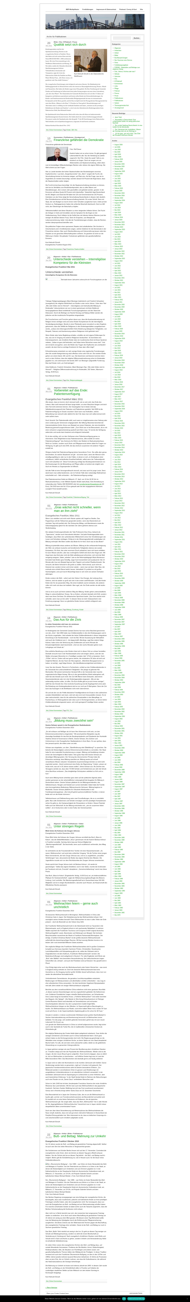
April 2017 (117, 396)
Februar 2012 (118, 527)
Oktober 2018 (118, 365)
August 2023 (118, 232)
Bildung (69, 609)
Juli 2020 (117, 316)
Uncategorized (80, 137)
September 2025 (119, 171)
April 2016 (117, 418)
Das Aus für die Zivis (67, 619)
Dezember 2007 (119, 619)
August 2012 (118, 513)
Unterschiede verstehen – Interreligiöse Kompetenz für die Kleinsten (79, 260)
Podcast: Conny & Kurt (128, 9)
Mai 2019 (117, 348)
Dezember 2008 (119, 600)
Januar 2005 (118, 673)
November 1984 (119, 857)
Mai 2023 (117, 239)
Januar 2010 (118, 576)
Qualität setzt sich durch (70, 44)
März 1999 (117, 777)
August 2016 (118, 411)
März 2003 (117, 704)
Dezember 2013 (119, 474)
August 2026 (118, 144)
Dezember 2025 (119, 164)
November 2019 (119, 333)
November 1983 (119, 886)
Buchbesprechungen (120, 58)
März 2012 (117, 525)
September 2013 (119, 481)
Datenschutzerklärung (136, 1298)
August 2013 (118, 484)
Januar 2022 (118, 275)
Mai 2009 (117, 590)
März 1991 (117, 835)
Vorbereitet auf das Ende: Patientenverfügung (71, 392)
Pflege (116, 88)
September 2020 (119, 312)
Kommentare (58, 137)
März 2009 (117, 595)
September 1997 (119, 786)
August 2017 (118, 394)
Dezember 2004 (119, 675)
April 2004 (117, 687)
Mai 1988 (117, 852)
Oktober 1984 (118, 859)
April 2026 (117, 154)
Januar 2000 (118, 767)
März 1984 (117, 876)
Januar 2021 (118, 302)
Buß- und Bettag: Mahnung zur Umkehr (80, 1136)
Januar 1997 (118, 803)
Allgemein (56, 256)
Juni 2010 (117, 566)
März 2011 (117, 549)
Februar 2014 (118, 469)
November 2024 (119, 195)
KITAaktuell (67, 42)
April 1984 (117, 874)
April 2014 (117, 464)
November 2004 (119, 677)
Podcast (117, 91)
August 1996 (118, 816)
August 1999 (118, 774)
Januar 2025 (118, 190)
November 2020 (119, 307)
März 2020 (117, 326)
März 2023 (117, 244)
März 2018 (117, 379)
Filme (116, 62)
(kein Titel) (118, 117)
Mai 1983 (117, 900)
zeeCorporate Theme (136, 1293)
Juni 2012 (117, 518)
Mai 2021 (117, 292)
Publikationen (68, 137)
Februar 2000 (118, 765)
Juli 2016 (117, 413)
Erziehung (75, 609)
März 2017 (117, 399)
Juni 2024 (117, 207)
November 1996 (119, 808)
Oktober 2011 (118, 537)
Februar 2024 (118, 217)
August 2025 (118, 174)
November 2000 (119, 748)
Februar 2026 (118, 159)
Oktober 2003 (118, 694)
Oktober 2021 (118, 280)
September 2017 (119, 392)
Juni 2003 (117, 699)
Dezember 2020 (119, 304)
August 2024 (118, 203)
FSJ (68, 710)
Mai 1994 (117, 828)
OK (124, 1298)
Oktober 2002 (118, 714)
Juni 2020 (117, 319)
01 (48, 388)
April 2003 (117, 702)
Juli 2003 (117, 697)
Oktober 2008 (118, 605)
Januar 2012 (118, 530)
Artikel (64, 256)
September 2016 (119, 409)
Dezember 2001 (119, 728)
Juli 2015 (117, 430)
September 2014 (119, 452)
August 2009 (118, 585)
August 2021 (118, 285)
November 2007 (119, 622)
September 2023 (119, 229)
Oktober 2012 (118, 508)
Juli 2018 (117, 372)
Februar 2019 (118, 355)
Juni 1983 (117, 898)
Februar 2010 (118, 573)
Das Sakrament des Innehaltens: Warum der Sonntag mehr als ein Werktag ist (127, 130)
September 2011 (119, 539)
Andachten (117, 50)
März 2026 (117, 157)
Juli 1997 (117, 791)
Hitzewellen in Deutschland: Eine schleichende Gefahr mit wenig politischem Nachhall (126, 121)
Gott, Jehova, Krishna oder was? (124, 71)
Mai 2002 (117, 723)
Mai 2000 (117, 762)
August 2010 (118, 564)
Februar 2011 (118, 551)
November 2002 (119, 711)
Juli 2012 (117, 515)
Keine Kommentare (56, 130)
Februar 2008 (118, 617)
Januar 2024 (118, 220)
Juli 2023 (117, 234)
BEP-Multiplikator (72, 9)
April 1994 (117, 830)
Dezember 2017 (119, 387)
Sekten (81, 824)
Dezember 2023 (119, 222)
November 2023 (119, 224)
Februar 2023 (118, 246)
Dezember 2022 (119, 251)
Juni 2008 (117, 610)
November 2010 (119, 556)
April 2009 (117, 593)
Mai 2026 (117, 152)
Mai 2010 (117, 568)
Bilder (56, 42)
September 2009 (119, 583)
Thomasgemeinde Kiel (121, 105)
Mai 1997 (117, 796)
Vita (141, 9)
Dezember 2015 (119, 423)
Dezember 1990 (119, 837)
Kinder (81, 609)
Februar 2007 (118, 636)
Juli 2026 (117, 147)
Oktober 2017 (118, 389)
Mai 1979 (117, 915)
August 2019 (118, 341)
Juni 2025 (117, 178)
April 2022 (117, 270)
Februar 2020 (118, 329)
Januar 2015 (118, 442)
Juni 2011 (117, 544)
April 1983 (117, 903)
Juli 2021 (117, 287)
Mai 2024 (117, 210)
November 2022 (119, 253)
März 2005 (117, 670)
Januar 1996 (118, 823)
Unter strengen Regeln (69, 826)
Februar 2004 (118, 690)
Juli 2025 (117, 176)
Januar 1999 (118, 779)
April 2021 (117, 295)
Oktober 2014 (118, 450)
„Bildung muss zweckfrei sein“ (74, 720)
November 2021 (119, 278)
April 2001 (117, 740)
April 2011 (117, 547)
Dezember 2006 (119, 639)
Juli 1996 (117, 818)
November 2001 (119, 731)
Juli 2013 (117, 486)
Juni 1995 (117, 825)
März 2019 (117, 353)
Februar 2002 (118, 726)
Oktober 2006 (118, 644)
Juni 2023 (117, 237)
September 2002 (119, 716)
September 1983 (119, 891)
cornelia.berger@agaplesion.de (90, 484)
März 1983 (117, 905)
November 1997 (119, 784)
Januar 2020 (118, 331)
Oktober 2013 (118, 479)
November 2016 (119, 406)
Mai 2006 (117, 648)
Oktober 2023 (118, 227)
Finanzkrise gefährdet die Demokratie (79, 140)
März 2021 (117, 297)
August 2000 (118, 755)
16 (48, 618)
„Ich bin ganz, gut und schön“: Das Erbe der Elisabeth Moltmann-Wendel (126, 134)
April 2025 (117, 183)
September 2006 (119, 646)
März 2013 (117, 496)
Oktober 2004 (118, 680)
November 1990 (119, 840)
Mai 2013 (117, 491)
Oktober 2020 (118, 309)
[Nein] (187, 1299)
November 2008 (119, 602)
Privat (116, 96)
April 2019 (117, 350)
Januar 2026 (118, 161)
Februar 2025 (118, 188)
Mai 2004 (117, 685)
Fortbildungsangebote (121, 65)
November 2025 (119, 166)
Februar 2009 (118, 597)
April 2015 (117, 435)
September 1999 (119, 772)
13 (48, 138)
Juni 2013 (117, 488)
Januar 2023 (118, 249)
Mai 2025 (117, 181)
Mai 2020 (117, 321)
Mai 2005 (117, 668)
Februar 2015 (118, 440)
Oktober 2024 (118, 198)
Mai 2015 (117, 433)
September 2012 (119, 510)
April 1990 (117, 847)
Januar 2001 (118, 745)
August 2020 (118, 314)
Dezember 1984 (119, 854)
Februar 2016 (118, 421)
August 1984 (118, 864)
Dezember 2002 (119, 709)
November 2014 (119, 447)
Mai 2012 (117, 520)
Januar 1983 (118, 910)
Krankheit (70, 497)
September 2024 (119, 200)
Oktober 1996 (118, 811)
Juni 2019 (117, 346)
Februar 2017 (118, 401)
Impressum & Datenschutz (106, 9)
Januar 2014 (118, 472)
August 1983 (118, 893)
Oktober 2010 (118, 559)
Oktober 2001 (118, 733)
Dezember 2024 (119, 193)
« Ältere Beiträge (51, 1287)
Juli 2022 (117, 263)
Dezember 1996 (119, 806)
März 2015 (117, 438)
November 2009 (119, 578)
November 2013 (119, 476)
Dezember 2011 (119, 532)
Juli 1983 (117, 895)
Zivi (71, 710)
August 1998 (118, 782)
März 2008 (117, 614)
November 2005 (119, 660)
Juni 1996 (117, 820)
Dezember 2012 (119, 503)
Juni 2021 (117, 290)
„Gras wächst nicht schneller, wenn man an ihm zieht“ (77, 509)
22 (48, 1134)
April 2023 (117, 241)
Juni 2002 (117, 721)
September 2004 (119, 682)
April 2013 (117, 493)
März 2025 (117, 186)
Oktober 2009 (118, 581)
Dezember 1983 (119, 883)
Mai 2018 (117, 377)
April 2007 (117, 631)
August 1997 (118, 789)
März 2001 (117, 743)
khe (47, 130)
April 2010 (117, 571)
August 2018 (118, 370)
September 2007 (119, 624)
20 (48, 43)
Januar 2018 (118, 384)
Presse (74, 42)
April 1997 (117, 799)
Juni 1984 (117, 869)
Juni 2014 (117, 459)
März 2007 (117, 634)
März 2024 (117, 215)
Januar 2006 (118, 658)
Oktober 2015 (118, 428)
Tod (88, 497)
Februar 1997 (118, 801)
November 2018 (119, 362)
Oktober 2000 (118, 750)
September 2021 (119, 283)
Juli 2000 (117, 757)
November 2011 (119, 534)
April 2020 (117, 324)
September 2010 (119, 561)
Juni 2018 (117, 375)
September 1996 (119, 813)
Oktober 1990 (118, 842)
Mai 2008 (117, 612)
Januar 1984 (118, 881)
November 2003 (119, 692)
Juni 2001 (117, 738)
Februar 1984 (118, 878)
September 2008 (119, 607)
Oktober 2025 (118, 169)
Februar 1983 (118, 908)
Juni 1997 (117, 794)
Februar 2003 (118, 706)
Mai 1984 (117, 871)
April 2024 (117, 212)
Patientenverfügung (79, 497)
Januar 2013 (118, 501)
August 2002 (118, 719)
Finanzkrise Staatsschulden (75, 249)
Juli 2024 (117, 205)
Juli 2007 (117, 627)
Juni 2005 (117, 665)
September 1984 (119, 862)
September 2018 (119, 367)
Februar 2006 (118, 656)
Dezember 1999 (119, 769)
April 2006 (117, 651)
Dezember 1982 (119, 912)
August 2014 (118, 455)
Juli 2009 (117, 588)
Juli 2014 (117, 457)
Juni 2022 (117, 266)
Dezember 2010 (119, 554)
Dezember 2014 (119, 445)
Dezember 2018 (119, 360)
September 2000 (119, 753)
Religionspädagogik (76, 380)
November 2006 (119, 641)
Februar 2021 (118, 300)
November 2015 (119, 425)
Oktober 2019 (118, 336)
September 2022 (119, 258)
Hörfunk (116, 74)
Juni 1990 (117, 845)
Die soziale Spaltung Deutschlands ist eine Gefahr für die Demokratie (127, 126)
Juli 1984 (117, 866)
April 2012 (117, 522)
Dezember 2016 (119, 404)
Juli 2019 (117, 343)
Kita (60, 42)
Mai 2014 (117, 462)
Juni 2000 (117, 760)
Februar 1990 (118, 849)
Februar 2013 (118, 498)
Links (116, 86)
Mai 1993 (117, 832)
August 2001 (118, 736)
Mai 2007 (117, 629)
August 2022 (118, 261)
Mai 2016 (117, 416)
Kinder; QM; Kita (72, 130)
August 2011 (118, 542)
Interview (117, 76)
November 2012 (119, 505)
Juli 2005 (117, 663)
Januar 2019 (118, 358)
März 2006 (117, 653)
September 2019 (119, 338)
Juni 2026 (117, 149)
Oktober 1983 (118, 888)
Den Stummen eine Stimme (123, 60)
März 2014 (117, 467)
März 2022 (117, 273)
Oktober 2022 (118, 256)
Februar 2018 (118, 382)
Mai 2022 (117, 268)
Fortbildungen (87, 9)
